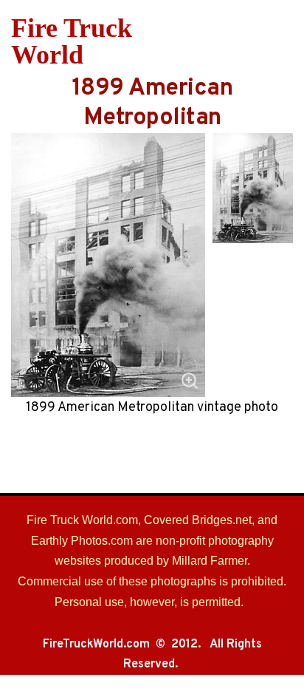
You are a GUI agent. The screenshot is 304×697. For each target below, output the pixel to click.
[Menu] (283, 41)
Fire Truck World (71, 41)
